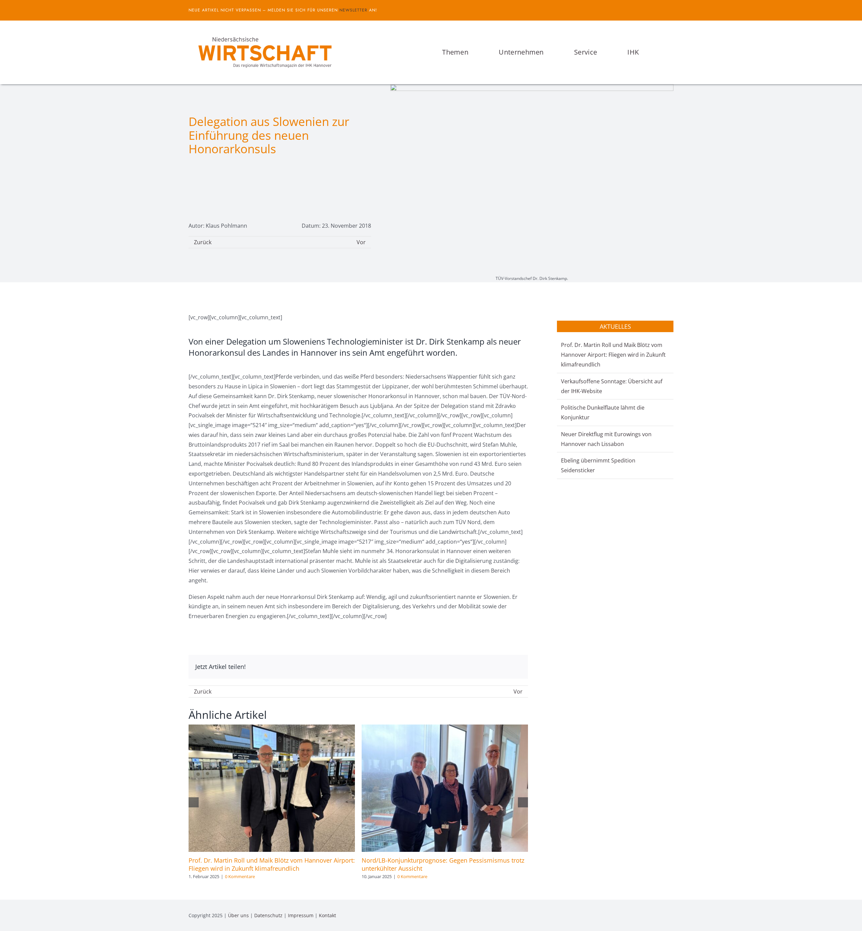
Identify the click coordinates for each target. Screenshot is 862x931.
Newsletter (353, 10)
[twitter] (671, 10)
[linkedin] (671, 915)
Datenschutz (268, 915)
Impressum (300, 915)
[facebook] (661, 10)
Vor (361, 242)
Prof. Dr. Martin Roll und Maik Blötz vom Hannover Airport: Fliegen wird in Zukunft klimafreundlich (272, 864)
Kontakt (327, 915)
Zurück (202, 242)
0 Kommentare (240, 876)
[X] (505, 667)
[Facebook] (494, 667)
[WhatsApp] (515, 667)
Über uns (238, 915)
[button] (671, 52)
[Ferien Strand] (264, 33)
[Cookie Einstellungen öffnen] (15, 922)
